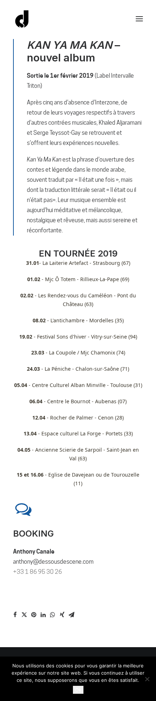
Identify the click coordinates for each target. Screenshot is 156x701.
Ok (78, 690)
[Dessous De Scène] (22, 19)
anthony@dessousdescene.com (53, 561)
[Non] (147, 679)
